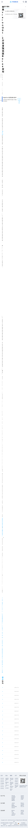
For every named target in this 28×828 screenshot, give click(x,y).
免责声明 (16, 780)
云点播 (13, 812)
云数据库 (22, 798)
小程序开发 (13, 813)
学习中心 (2, 785)
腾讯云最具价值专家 (11, 779)
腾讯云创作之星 (11, 787)
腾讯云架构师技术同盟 (11, 783)
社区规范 (16, 778)
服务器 (2, 133)
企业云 (13, 804)
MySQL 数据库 (14, 806)
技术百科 (2, 786)
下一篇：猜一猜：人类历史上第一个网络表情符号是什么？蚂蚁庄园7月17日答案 (2, 651)
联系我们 (16, 781)
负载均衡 (22, 810)
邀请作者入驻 (7, 783)
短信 (12, 811)
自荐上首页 (7, 786)
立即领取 (19, 99)
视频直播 (13, 800)
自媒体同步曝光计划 (7, 779)
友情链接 (16, 783)
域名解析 (13, 799)
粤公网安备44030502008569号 (23, 823)
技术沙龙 (2, 781)
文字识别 (22, 811)
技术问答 (2, 780)
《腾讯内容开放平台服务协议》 (2, 527)
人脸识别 (13, 803)
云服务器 (22, 795)
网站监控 (22, 813)
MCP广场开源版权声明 (16, 786)
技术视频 (2, 783)
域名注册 (13, 795)
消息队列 (22, 796)
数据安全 (13, 810)
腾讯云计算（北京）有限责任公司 (7, 825)
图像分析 (22, 805)
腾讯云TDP (11, 790)
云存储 (22, 799)
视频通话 (13, 805)
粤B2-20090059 (16, 823)
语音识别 (13, 807)
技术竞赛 (7, 788)
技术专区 (2, 788)
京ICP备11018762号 (23, 825)
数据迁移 (13, 815)
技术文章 (2, 778)
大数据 (22, 812)
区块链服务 (13, 796)
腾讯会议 (22, 803)
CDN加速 (22, 804)
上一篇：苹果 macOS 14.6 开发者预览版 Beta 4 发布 (2, 613)
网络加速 (13, 798)
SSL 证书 (22, 806)
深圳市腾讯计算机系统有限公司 (5, 823)
